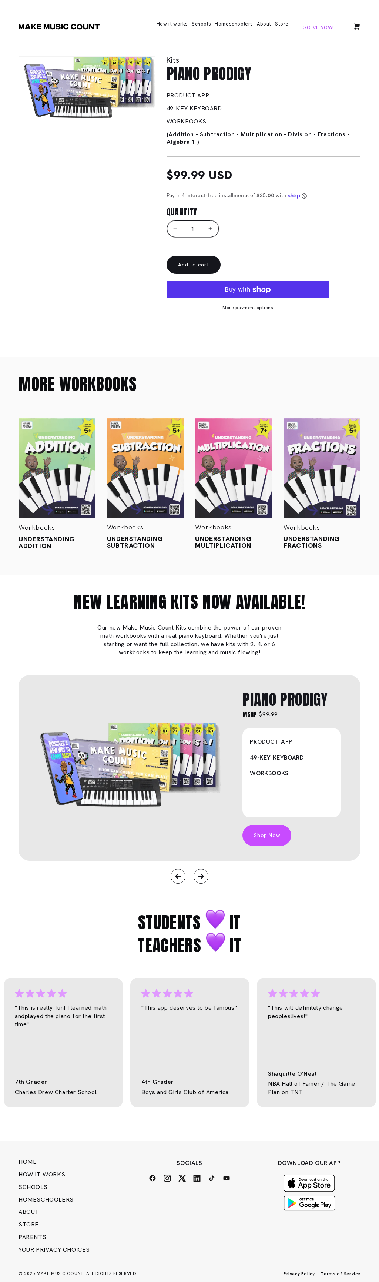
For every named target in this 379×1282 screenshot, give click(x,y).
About (29, 1212)
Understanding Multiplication (223, 542)
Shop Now (267, 835)
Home (28, 1162)
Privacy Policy (299, 1274)
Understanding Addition (47, 542)
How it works (42, 1174)
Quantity (182, 212)
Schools (33, 1187)
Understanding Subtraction (135, 542)
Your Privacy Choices (54, 1249)
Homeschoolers (46, 1199)
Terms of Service (340, 1274)
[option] (189, 768)
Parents (32, 1237)
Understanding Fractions (312, 542)
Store (29, 1224)
